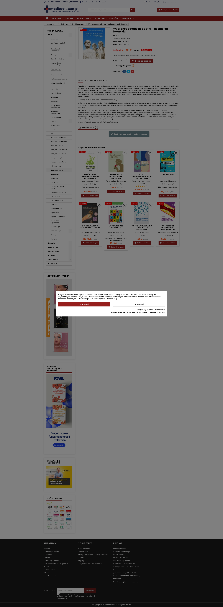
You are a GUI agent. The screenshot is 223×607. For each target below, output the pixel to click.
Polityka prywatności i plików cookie (151, 310)
